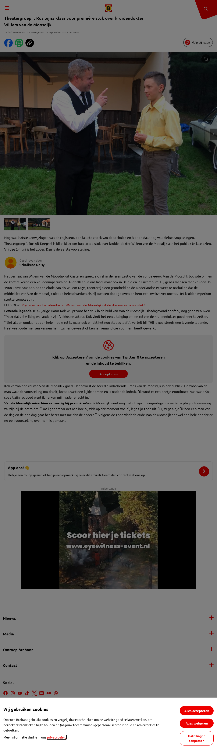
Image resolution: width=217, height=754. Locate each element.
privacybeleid (56, 737)
